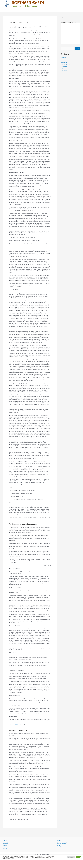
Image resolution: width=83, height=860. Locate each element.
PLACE (62, 73)
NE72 (16, 724)
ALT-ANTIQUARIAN (65, 60)
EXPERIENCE (64, 66)
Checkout (77, 10)
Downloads (51, 10)
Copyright (59, 845)
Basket (71, 10)
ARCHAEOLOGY (64, 62)
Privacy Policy (60, 846)
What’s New (39, 10)
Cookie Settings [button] (71, 857)
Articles (45, 10)
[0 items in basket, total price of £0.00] (62, 17)
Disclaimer (59, 840)
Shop (58, 10)
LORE (62, 68)
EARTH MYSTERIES (65, 64)
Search (77, 48)
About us (5, 840)
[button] (54, 10)
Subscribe (5, 845)
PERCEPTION (64, 70)
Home (33, 10)
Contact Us (65, 10)
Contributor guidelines (62, 843)
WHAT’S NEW (64, 57)
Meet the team (6, 842)
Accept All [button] (79, 857)
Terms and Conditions (62, 842)
